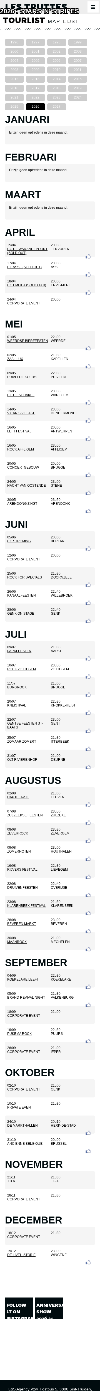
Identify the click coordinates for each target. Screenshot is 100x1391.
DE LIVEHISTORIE (21, 1255)
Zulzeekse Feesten (25, 815)
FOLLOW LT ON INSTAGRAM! (19, 1312)
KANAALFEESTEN (21, 595)
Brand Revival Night (26, 997)
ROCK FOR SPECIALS (24, 577)
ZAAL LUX (15, 359)
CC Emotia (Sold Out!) (26, 285)
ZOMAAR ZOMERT (21, 741)
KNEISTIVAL (16, 705)
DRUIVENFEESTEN (22, 888)
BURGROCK (17, 687)
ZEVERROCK (17, 833)
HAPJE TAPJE (18, 797)
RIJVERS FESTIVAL (22, 869)
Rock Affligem (20, 449)
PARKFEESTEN (19, 651)
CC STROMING (19, 541)
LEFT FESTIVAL (19, 431)
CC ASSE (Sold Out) (24, 267)
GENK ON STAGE (20, 614)
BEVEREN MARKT (21, 924)
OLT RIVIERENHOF (22, 760)
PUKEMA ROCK (19, 1034)
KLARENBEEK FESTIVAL (26, 906)
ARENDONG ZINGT (22, 504)
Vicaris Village (21, 413)
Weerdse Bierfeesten (27, 341)
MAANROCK (17, 942)
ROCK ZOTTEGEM (21, 669)
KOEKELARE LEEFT (23, 979)
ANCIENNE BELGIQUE (24, 1144)
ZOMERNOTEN (19, 851)
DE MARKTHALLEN (22, 1125)
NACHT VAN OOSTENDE (26, 486)
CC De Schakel (20, 395)
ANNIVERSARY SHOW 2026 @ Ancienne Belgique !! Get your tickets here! (49, 1332)
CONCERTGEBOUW (23, 467)
